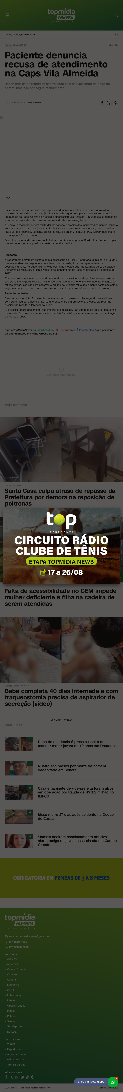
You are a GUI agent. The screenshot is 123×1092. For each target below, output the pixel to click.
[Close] (120, 508)
